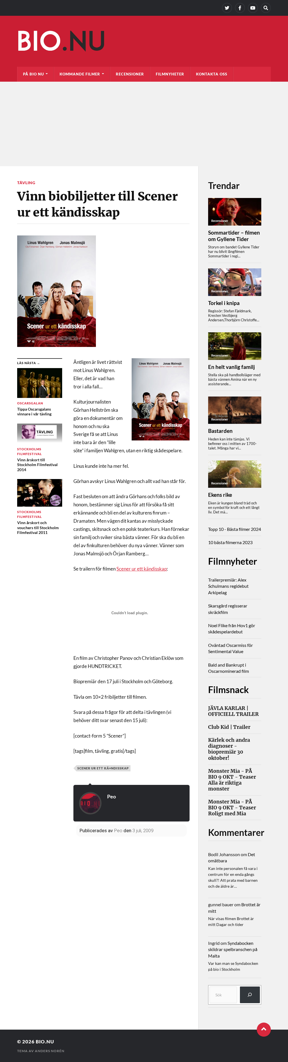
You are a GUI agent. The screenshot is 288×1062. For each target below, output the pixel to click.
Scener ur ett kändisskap (141, 569)
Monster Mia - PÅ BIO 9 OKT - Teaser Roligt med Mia (232, 808)
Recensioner (130, 74)
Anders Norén (49, 1051)
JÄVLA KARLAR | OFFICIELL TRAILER (233, 711)
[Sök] (250, 995)
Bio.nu (45, 1042)
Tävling (26, 182)
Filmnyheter (170, 74)
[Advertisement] (144, 123)
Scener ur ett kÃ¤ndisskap (103, 768)
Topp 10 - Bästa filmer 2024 (234, 529)
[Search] (266, 8)
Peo (111, 796)
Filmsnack (228, 689)
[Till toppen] (264, 1030)
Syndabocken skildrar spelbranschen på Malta (232, 949)
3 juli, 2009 (142, 830)
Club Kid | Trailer (229, 727)
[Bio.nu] (144, 42)
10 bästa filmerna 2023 (230, 542)
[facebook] (240, 8)
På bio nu (33, 74)
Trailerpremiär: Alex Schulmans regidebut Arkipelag (228, 586)
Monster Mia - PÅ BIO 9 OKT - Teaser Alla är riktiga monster (232, 780)
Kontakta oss (211, 74)
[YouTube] (253, 8)
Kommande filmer (80, 74)
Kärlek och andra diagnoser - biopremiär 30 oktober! (229, 749)
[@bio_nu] (227, 8)
